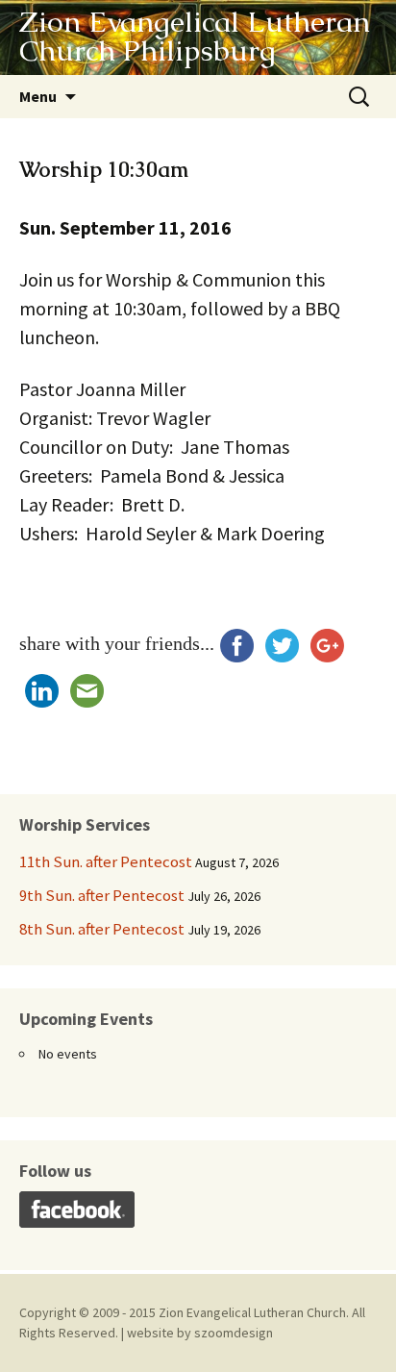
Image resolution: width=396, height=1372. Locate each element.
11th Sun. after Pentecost (105, 861)
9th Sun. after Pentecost (102, 895)
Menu (38, 96)
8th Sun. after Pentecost (102, 928)
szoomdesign (233, 1332)
